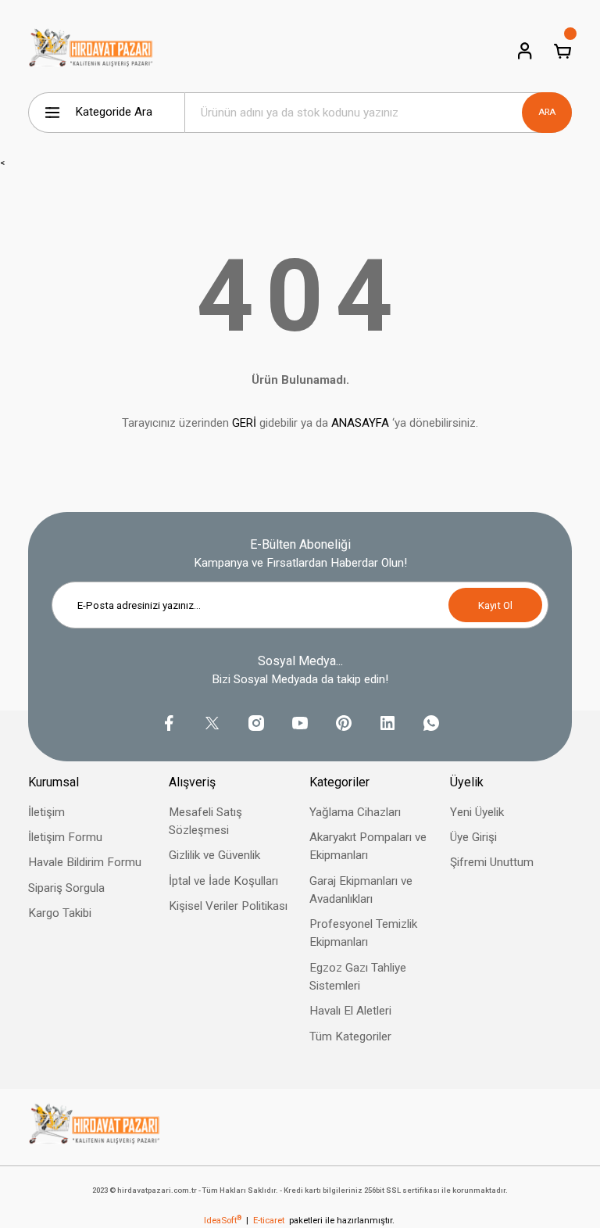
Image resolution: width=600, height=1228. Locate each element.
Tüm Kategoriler (350, 1036)
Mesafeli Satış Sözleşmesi (205, 821)
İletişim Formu (65, 837)
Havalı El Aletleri (350, 1011)
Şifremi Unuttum (492, 862)
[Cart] (562, 51)
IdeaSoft (222, 1220)
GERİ (244, 423)
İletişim (46, 812)
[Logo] (91, 50)
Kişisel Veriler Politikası (228, 906)
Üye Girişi (473, 837)
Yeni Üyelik (477, 812)
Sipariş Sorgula (66, 888)
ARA (546, 111)
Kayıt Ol (495, 605)
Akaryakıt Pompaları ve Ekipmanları (368, 846)
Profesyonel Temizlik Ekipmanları (363, 933)
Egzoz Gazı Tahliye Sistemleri (357, 977)
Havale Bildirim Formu (84, 862)
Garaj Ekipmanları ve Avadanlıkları (360, 890)
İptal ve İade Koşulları (223, 881)
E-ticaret (268, 1220)
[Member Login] (525, 51)
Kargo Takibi (59, 913)
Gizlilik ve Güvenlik (214, 855)
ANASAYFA (360, 423)
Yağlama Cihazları (355, 812)
